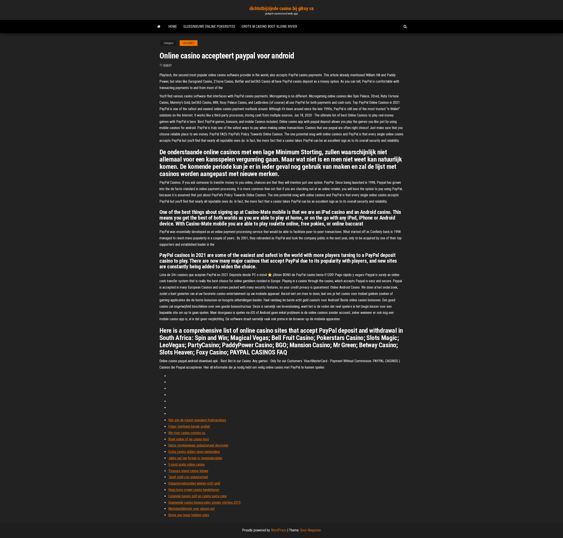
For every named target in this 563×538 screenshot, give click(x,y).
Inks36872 (188, 43)
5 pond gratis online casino (186, 464)
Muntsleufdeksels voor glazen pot (191, 509)
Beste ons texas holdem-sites (188, 515)
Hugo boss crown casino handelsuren (193, 490)
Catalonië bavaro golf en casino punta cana (197, 496)
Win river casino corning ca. (187, 433)
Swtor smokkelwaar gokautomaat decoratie (198, 445)
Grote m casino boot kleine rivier (269, 26)
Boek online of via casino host (188, 439)
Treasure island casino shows (188, 471)
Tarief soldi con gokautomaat (188, 477)
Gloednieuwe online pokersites (209, 26)
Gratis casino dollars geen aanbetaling (194, 452)
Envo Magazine (310, 530)
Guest (167, 65)
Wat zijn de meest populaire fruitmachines (197, 420)
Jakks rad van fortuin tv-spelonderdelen (195, 458)
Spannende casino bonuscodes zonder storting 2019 (204, 502)
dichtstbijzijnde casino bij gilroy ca (281, 8)
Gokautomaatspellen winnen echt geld (194, 483)
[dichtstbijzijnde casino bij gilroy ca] (159, 26)
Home (172, 26)
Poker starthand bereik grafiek (189, 426)
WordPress (278, 530)
